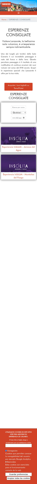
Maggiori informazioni (18, 445)
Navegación (12, 450)
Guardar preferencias (18, 474)
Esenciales (11, 462)
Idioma (31, 5)
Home (4, 19)
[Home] (6, 4)
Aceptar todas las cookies (18, 478)
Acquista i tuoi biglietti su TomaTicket (18, 86)
